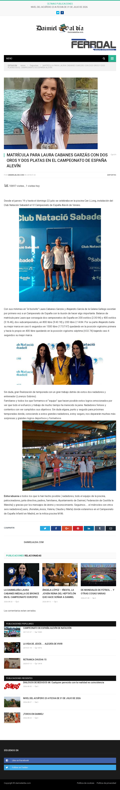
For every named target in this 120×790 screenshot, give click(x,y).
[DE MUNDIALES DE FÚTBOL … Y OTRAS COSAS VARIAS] (98, 574)
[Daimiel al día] (60, 28)
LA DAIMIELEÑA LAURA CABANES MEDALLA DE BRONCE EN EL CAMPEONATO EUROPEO (21, 594)
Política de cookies (85, 783)
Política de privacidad (106, 783)
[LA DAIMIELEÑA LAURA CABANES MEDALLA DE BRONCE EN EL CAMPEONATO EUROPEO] (21, 574)
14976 (39, 648)
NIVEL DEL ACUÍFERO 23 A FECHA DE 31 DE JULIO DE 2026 (59, 7)
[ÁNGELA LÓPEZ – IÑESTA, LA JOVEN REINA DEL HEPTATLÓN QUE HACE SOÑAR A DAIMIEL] (60, 574)
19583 (39, 632)
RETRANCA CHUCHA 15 (34, 659)
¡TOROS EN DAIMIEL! (33, 714)
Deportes (111, 175)
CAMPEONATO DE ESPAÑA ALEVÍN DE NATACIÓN (47, 628)
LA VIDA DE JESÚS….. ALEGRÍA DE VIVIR (42, 644)
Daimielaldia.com (16, 175)
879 (114, 155)
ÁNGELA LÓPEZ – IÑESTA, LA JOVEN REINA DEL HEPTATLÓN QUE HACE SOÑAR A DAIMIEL (59, 594)
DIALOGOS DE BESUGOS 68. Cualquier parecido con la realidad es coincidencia (63, 682)
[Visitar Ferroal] (93, 49)
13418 (39, 664)
